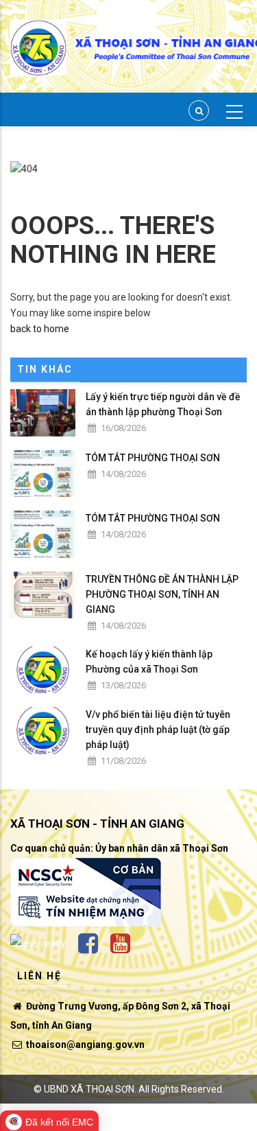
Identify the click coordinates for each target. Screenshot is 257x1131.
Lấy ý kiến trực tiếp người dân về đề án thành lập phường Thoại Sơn (163, 404)
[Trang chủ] (38, 39)
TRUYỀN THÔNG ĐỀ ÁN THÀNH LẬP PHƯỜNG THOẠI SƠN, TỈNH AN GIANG (162, 594)
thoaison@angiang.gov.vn (84, 1044)
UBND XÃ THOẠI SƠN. (90, 1089)
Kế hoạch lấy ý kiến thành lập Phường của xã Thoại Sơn (149, 662)
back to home (39, 328)
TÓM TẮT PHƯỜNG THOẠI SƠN (153, 457)
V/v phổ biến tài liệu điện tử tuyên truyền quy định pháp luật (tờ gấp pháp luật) (158, 729)
